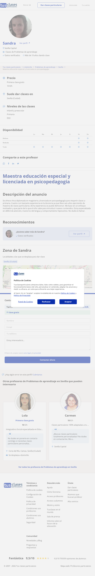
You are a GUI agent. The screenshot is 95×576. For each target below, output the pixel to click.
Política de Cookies (68, 293)
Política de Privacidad (22, 295)
